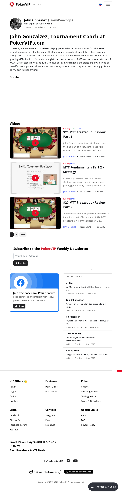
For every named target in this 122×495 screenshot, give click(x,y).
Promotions (51, 392)
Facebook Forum (18, 425)
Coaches (85, 387)
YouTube (14, 430)
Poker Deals (51, 387)
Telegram (50, 415)
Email (48, 420)
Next (23, 234)
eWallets (14, 401)
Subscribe (21, 263)
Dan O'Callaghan (74, 300)
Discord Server (17, 420)
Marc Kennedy (73, 334)
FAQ (83, 420)
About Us (85, 415)
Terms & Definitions (91, 401)
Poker (13, 387)
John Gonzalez (69, 156)
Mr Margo (70, 283)
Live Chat (50, 425)
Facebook (14, 415)
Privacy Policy (88, 425)
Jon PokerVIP (72, 317)
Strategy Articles (89, 396)
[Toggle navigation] (108, 4)
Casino (13, 396)
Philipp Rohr (72, 351)
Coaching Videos (89, 392)
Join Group (19, 306)
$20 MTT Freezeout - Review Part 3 (84, 134)
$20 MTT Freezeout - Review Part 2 (84, 205)
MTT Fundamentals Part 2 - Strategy (83, 170)
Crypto (13, 392)
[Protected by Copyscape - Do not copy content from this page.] (78, 472)
